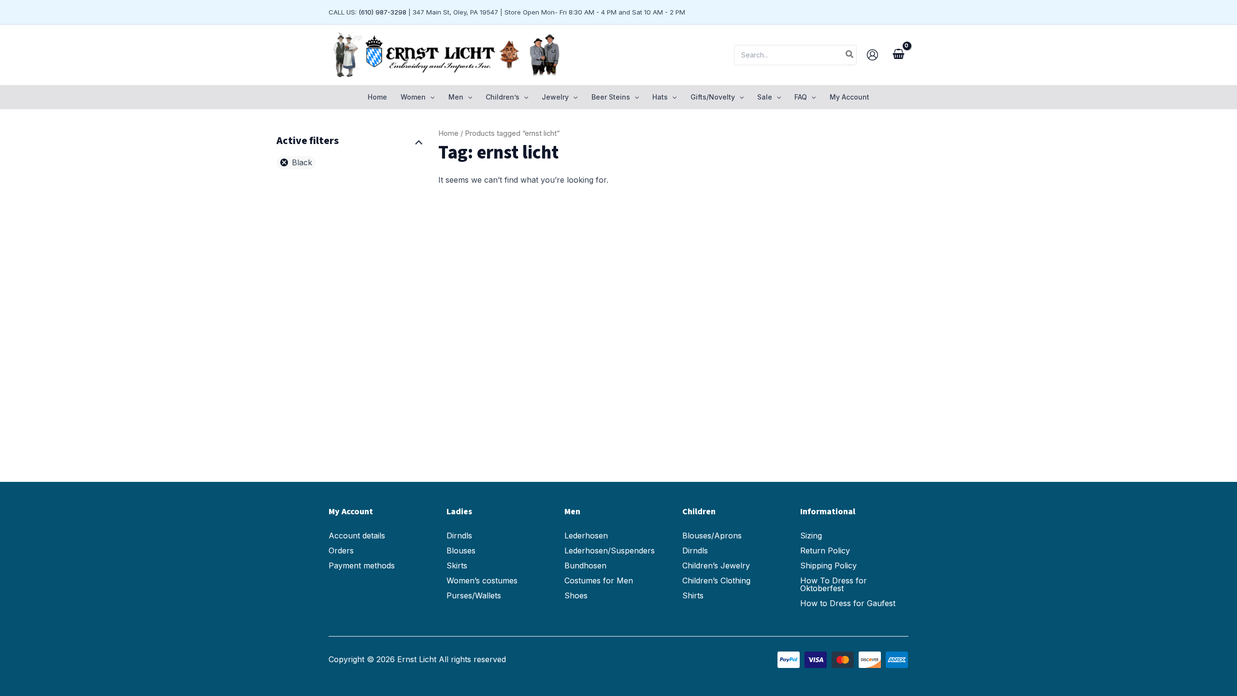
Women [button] (413, 97)
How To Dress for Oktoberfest (833, 584)
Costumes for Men (598, 580)
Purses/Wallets (473, 595)
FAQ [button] (800, 97)
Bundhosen (585, 565)
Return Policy (825, 550)
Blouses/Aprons (712, 535)
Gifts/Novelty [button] (712, 97)
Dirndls (459, 535)
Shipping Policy (828, 565)
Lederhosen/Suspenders (609, 550)
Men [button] (455, 97)
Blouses (460, 550)
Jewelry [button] (555, 97)
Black (302, 162)
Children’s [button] (502, 97)
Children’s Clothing (716, 580)
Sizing (811, 535)
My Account (849, 97)
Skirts (456, 565)
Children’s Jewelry (716, 565)
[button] (430, 97)
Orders (341, 550)
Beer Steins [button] (610, 97)
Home (377, 97)
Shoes (576, 595)
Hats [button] (660, 97)
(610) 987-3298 (382, 12)
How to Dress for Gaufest (847, 603)
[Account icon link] (872, 55)
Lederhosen (586, 535)
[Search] (850, 55)
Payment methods (362, 565)
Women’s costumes (482, 580)
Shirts (693, 595)
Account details (357, 535)
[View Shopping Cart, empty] (898, 55)
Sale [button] (764, 97)
